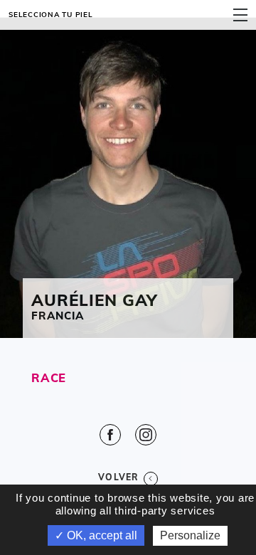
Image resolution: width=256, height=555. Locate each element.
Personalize (190, 535)
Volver (118, 477)
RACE (48, 377)
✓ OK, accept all (96, 535)
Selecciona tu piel (51, 14)
